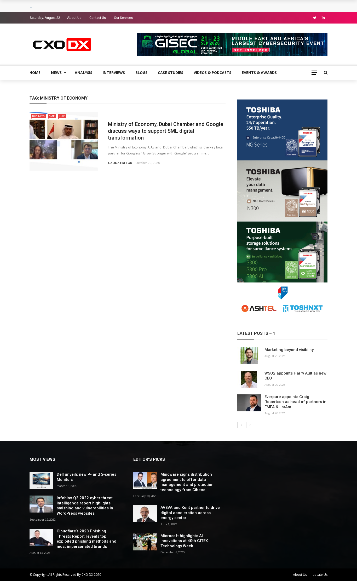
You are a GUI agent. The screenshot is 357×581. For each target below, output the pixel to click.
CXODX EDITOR (120, 163)
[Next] (250, 425)
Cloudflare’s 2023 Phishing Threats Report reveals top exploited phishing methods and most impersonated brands (86, 539)
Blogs (141, 72)
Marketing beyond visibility (289, 349)
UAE (62, 116)
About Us (74, 17)
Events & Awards (259, 72)
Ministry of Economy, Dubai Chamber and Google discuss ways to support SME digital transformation (165, 131)
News (56, 72)
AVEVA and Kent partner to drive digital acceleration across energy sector (190, 512)
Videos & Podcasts (212, 72)
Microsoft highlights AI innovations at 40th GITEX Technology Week (184, 540)
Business (38, 116)
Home (35, 72)
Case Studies (170, 72)
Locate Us (320, 574)
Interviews (114, 72)
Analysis (83, 72)
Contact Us (97, 17)
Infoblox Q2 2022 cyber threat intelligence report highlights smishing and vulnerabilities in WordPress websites (85, 506)
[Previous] (241, 425)
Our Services (123, 17)
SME (52, 116)
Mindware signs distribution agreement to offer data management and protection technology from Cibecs (187, 482)
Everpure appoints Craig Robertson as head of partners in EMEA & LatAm (295, 401)
